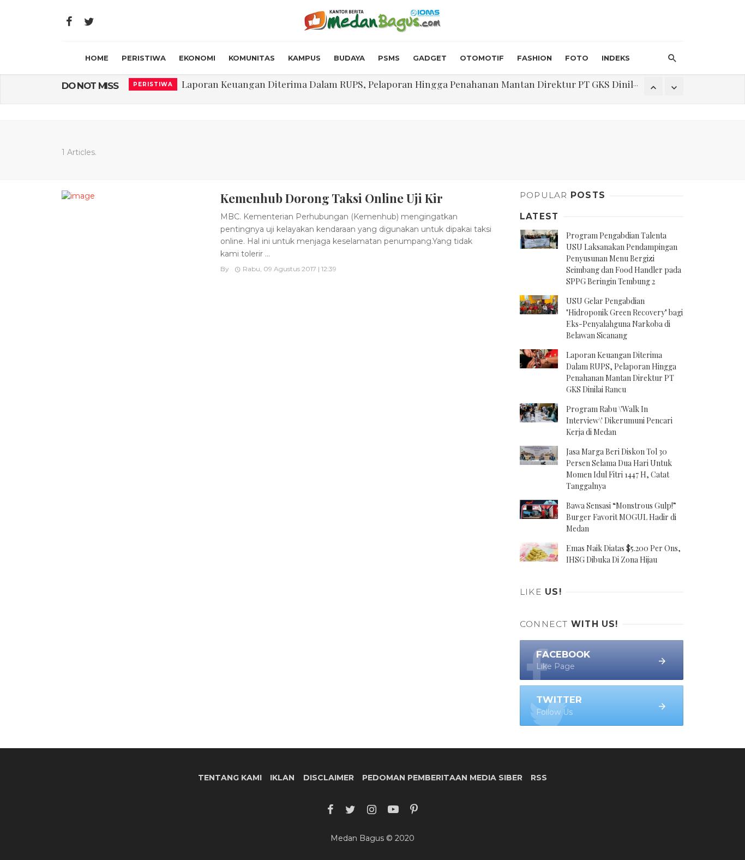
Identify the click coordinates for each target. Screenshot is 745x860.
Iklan (282, 778)
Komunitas (252, 57)
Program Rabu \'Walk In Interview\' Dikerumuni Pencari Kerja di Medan (619, 420)
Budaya (349, 57)
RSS (539, 778)
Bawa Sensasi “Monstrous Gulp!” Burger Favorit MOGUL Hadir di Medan (621, 517)
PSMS (389, 57)
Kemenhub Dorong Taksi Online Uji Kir (331, 198)
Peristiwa (144, 57)
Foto (576, 57)
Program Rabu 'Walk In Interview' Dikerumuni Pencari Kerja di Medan (334, 86)
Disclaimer (328, 778)
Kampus (304, 57)
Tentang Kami (230, 778)
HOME (97, 57)
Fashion (534, 57)
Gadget (430, 57)
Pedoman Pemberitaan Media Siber (442, 778)
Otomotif (482, 57)
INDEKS (616, 57)
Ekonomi (197, 57)
